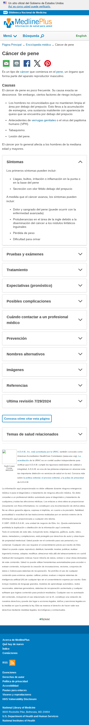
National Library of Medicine (18, 707)
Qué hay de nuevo (13, 644)
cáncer (24, 71)
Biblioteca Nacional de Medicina (28, 12)
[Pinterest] (47, 63)
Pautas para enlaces (14, 690)
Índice (6, 648)
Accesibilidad (10, 685)
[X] (37, 63)
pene (59, 71)
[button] (80, 162)
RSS (5, 662)
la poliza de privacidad (73, 478)
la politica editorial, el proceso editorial (41, 478)
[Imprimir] (16, 63)
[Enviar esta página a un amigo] (6, 63)
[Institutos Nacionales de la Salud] (6, 13)
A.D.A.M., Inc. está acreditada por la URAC (38, 452)
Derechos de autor (13, 677)
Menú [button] (7, 36)
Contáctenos (10, 653)
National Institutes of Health (18, 720)
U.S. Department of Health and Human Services (30, 716)
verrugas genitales (44, 120)
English (81, 35)
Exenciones (9, 672)
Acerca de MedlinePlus (16, 639)
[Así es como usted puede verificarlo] (44, 5)
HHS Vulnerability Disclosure (19, 699)
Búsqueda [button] (31, 36)
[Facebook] (27, 63)
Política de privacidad (15, 681)
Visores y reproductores (16, 694)
